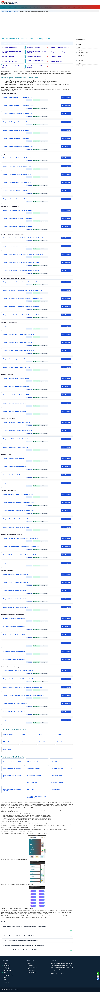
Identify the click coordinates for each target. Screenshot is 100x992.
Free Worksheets (58, 7)
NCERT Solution (7, 967)
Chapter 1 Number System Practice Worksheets (16, 130)
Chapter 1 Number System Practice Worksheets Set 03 (18, 105)
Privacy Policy (31, 970)
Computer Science (82, 42)
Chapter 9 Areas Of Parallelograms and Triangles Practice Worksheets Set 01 (24, 695)
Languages (80, 50)
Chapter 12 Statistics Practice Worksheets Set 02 (16, 582)
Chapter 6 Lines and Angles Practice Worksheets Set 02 (18, 334)
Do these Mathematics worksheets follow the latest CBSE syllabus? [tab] (20, 935)
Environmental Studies (83, 52)
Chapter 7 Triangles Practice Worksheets (14, 403)
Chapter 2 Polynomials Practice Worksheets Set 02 (17, 166)
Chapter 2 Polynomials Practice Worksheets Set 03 (17, 174)
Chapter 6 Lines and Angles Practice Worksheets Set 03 (18, 342)
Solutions (39, 7)
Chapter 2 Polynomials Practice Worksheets (15, 191)
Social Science (81, 60)
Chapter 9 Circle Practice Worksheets (13, 458)
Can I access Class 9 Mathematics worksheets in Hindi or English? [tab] (20, 949)
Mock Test (67, 7)
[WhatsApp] (98, 973)
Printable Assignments (9, 974)
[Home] (9, 2)
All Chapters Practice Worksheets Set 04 (14, 651)
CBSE (9, 7)
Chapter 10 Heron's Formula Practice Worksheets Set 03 (18, 510)
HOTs (5, 977)
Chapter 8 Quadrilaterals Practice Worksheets (15, 439)
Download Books (7, 970)
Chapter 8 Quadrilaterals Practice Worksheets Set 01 (17, 422)
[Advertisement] (45, 24)
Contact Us (30, 965)
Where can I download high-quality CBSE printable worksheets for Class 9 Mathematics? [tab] (25, 926)
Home (3, 11)
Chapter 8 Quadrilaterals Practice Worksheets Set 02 (17, 431)
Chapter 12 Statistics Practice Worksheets (14, 590)
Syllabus (6, 963)
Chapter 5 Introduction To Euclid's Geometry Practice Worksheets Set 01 (23, 290)
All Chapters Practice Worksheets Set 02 (14, 626)
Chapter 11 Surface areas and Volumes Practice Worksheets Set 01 (21, 538)
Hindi (79, 47)
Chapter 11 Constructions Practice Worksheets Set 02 (18, 679)
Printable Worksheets (9, 975)
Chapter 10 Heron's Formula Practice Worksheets (16, 519)
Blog (74, 7)
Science (79, 58)
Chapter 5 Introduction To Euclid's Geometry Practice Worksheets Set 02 (23, 298)
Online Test (6, 982)
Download (32, 7)
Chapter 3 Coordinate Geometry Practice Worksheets (17, 210)
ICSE (15, 7)
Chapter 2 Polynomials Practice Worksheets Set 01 (17, 158)
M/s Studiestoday (15, 989)
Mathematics (16, 11)
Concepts (6, 972)
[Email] (98, 976)
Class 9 (10, 11)
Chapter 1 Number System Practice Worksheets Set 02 (18, 97)
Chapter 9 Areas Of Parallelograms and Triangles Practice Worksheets (22, 687)
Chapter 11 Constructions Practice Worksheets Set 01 (18, 670)
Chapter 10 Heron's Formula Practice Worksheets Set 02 (18, 502)
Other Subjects (81, 66)
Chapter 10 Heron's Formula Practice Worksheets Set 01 (18, 494)
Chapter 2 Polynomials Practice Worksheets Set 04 (17, 182)
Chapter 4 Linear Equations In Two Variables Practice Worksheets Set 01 (23, 238)
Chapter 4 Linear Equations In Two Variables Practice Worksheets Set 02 (23, 254)
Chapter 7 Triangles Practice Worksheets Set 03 (16, 395)
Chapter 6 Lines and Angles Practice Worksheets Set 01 (18, 326)
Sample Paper (7, 965)
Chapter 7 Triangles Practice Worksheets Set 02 (16, 386)
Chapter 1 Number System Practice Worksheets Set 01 (18, 146)
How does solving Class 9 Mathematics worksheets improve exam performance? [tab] (23, 945)
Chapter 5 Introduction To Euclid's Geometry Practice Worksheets (21, 282)
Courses (4, 7)
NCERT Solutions (23, 7)
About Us (30, 963)
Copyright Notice (32, 972)
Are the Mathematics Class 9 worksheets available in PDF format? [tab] (19, 931)
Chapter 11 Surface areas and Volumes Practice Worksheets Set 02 (21, 546)
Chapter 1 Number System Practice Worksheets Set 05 (18, 122)
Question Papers (7, 969)
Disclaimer (30, 969)
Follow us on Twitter (32, 967)
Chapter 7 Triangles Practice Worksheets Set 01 (16, 378)
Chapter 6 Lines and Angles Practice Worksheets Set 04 (18, 350)
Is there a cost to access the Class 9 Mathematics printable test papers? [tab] (21, 940)
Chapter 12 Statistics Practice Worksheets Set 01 (16, 574)
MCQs (5, 981)
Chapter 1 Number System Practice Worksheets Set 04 (18, 113)
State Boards (79, 7)
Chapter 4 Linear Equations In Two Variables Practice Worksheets (21, 262)
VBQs (5, 979)
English (79, 44)
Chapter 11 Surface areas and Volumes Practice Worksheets (19, 555)
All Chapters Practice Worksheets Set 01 (14, 618)
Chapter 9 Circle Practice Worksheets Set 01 (15, 466)
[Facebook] (98, 979)
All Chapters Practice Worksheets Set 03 (14, 635)
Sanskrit (79, 63)
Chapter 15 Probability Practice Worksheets (15, 703)
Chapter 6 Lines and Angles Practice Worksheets (16, 359)
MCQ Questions (48, 7)
